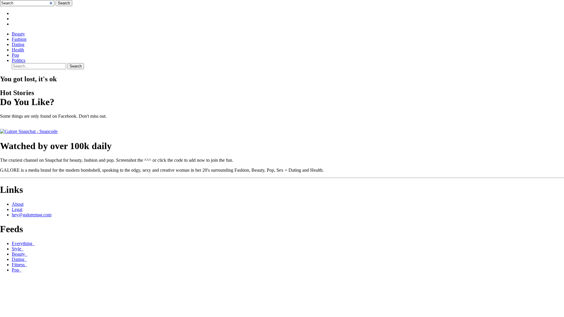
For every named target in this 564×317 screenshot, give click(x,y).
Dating (18, 44)
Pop (15, 55)
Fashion (19, 39)
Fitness (19, 264)
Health (18, 49)
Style (18, 248)
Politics (18, 60)
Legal (17, 209)
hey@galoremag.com (31, 214)
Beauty (18, 33)
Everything (23, 243)
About (18, 204)
